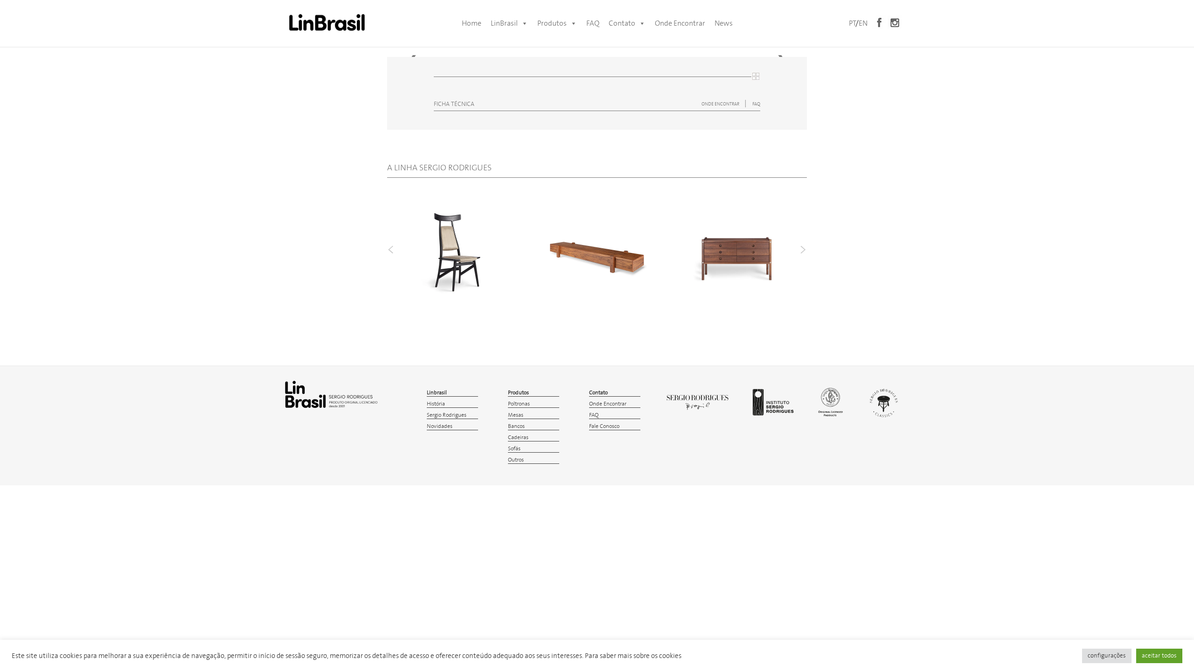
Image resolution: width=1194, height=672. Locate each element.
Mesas (515, 415)
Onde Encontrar (680, 23)
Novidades (439, 426)
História (436, 404)
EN (863, 23)
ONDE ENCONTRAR (720, 104)
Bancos (516, 426)
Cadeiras (518, 437)
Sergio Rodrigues (446, 415)
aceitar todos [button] (1159, 655)
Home (471, 23)
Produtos (552, 23)
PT (852, 23)
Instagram (895, 22)
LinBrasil (504, 23)
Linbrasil (437, 393)
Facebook (879, 22)
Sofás (514, 449)
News (724, 23)
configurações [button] (1107, 655)
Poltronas (519, 404)
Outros (516, 460)
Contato (622, 23)
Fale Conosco (604, 426)
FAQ (592, 23)
